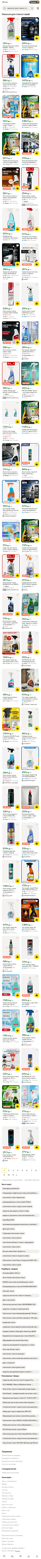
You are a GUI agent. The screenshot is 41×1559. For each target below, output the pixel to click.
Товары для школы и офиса (11, 1516)
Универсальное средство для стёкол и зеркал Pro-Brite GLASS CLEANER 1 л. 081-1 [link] (30, 737)
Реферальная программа (10, 1473)
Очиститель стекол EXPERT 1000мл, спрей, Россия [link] (28, 1155)
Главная (4, 1556)
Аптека (4, 1501)
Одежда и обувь (7, 1496)
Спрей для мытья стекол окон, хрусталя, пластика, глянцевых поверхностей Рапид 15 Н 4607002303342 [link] (30, 852)
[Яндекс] (17, 1551)
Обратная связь (7, 1538)
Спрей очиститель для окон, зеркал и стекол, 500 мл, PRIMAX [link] (29, 622)
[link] (10, 1188)
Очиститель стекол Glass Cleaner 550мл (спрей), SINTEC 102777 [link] (11, 776)
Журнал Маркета (8, 1544)
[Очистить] (32, 8)
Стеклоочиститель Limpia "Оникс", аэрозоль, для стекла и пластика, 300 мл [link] (10, 124)
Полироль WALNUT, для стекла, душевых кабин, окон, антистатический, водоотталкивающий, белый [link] (11, 737)
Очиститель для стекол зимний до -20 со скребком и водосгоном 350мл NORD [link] (11, 1077)
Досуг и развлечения (9, 1481)
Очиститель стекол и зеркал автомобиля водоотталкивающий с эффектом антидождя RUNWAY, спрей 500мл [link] (11, 196)
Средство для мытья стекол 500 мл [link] (10, 698)
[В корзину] (17, 38)
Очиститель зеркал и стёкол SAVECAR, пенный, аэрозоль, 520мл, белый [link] (10, 815)
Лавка (12, 1556)
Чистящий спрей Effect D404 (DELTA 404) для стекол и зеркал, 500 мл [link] (30, 889)
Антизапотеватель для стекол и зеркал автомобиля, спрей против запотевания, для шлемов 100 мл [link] (29, 46)
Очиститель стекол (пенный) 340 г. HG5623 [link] (30, 965)
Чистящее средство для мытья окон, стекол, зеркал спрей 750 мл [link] (11, 660)
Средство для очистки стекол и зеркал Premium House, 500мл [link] (30, 272)
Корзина (29, 1556)
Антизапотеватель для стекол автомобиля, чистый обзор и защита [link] (30, 509)
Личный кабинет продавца (11, 1455)
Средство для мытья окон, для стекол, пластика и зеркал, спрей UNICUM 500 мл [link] (10, 1003)
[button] (37, 8)
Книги (4, 1513)
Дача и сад (5, 1510)
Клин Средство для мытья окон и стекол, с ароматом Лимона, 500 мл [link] (30, 1114)
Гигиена (4, 1490)
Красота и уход (7, 1504)
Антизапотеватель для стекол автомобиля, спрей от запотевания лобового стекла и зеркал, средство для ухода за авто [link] (29, 161)
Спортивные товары (9, 1519)
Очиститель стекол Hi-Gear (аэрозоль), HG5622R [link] (29, 472)
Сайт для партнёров (9, 1464)
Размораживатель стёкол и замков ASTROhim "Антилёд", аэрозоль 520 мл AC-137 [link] (11, 852)
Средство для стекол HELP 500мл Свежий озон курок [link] (29, 583)
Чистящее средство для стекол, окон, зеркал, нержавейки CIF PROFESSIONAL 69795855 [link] (10, 928)
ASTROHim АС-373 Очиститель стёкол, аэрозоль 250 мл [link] (28, 1077)
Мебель (4, 1484)
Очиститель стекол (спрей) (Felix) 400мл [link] (10, 312)
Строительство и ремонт (10, 1525)
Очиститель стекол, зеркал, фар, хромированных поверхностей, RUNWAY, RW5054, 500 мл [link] (11, 350)
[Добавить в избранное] (17, 19)
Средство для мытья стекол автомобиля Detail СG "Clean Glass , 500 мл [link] (10, 272)
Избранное (20, 1556)
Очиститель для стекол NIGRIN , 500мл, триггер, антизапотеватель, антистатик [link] (11, 46)
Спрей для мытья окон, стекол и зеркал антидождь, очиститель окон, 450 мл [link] (11, 1114)
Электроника (6, 1493)
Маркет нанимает (8, 1541)
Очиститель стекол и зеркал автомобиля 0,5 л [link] (11, 472)
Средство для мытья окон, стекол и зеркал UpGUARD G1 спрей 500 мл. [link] (10, 548)
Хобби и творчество (9, 1507)
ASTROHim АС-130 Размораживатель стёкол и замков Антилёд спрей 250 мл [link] (29, 660)
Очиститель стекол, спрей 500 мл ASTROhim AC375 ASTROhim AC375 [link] (28, 1038)
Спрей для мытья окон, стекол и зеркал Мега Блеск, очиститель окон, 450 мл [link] (10, 161)
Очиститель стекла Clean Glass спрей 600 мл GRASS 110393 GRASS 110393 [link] (10, 622)
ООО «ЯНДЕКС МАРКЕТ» (16, 1548)
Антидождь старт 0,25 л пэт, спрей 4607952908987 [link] (30, 1003)
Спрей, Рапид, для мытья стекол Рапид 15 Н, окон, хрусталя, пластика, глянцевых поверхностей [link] (10, 391)
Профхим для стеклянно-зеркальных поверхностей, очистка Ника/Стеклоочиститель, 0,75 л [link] (11, 237)
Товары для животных (9, 1522)
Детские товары (7, 1528)
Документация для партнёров (12, 1461)
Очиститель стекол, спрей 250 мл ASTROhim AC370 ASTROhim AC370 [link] (9, 965)
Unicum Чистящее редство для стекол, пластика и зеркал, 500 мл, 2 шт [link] (11, 432)
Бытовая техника (8, 1487)
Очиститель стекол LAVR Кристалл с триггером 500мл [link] (28, 312)
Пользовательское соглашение (12, 1535)
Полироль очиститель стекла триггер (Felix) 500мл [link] (29, 237)
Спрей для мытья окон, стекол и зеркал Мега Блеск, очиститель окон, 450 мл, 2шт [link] (30, 124)
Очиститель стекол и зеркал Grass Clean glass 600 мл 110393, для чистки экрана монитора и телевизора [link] (11, 84)
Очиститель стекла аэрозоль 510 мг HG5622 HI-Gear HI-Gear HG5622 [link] (9, 889)
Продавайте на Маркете (10, 1458)
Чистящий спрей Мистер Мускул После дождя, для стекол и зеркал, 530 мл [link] (10, 509)
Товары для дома (8, 1499)
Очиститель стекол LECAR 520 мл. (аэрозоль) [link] (9, 1155)
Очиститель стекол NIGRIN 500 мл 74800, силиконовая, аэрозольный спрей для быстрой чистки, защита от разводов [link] (11, 583)
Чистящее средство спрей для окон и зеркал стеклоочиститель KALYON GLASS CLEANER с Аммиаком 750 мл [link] (29, 350)
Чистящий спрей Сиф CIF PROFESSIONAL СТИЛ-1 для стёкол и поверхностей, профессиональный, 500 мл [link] (29, 775)
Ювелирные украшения (10, 1531)
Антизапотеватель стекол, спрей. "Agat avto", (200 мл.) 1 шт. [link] (29, 815)
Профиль (37, 1556)
